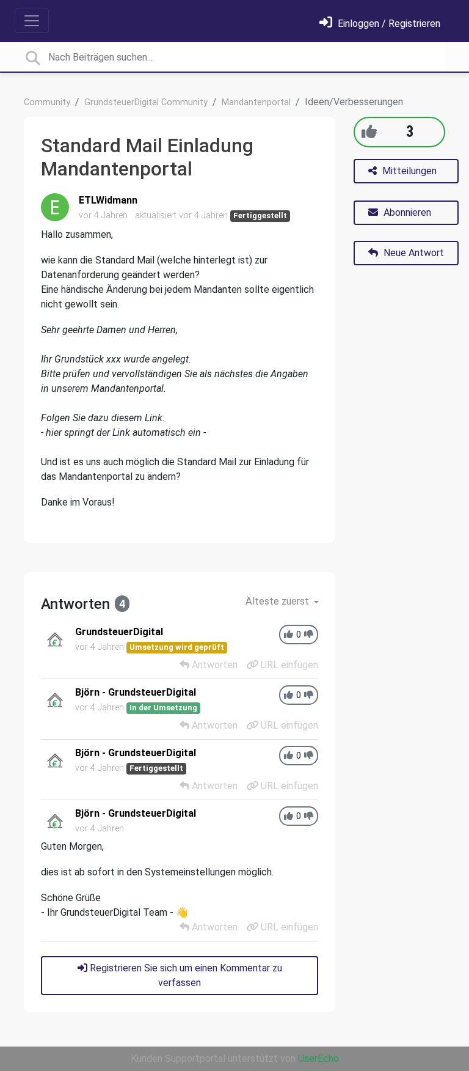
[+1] (369, 132)
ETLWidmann (108, 200)
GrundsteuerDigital (119, 632)
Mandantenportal (256, 102)
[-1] (308, 635)
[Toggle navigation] (32, 21)
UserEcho (318, 1058)
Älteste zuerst (278, 601)
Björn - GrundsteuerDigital (135, 692)
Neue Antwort (412, 253)
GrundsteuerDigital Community (146, 102)
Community (47, 102)
